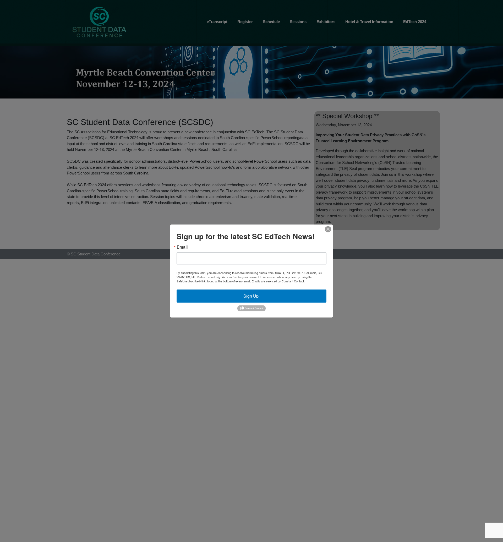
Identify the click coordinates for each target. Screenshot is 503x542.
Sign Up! (251, 296)
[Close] (328, 229)
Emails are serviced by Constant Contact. (278, 281)
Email (182, 247)
